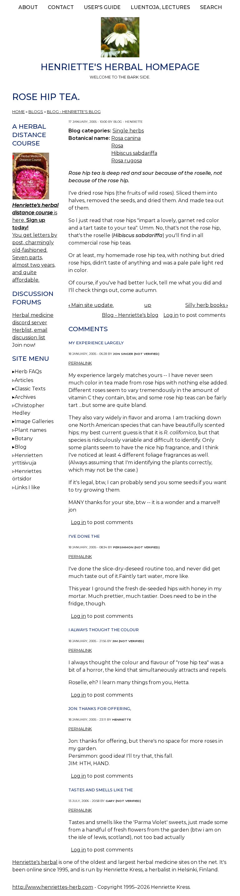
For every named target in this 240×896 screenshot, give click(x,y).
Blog (21, 447)
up (147, 305)
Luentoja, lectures (160, 7)
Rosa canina (126, 138)
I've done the (84, 536)
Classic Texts (30, 389)
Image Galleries (34, 421)
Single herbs (128, 131)
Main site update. (91, 305)
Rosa (117, 146)
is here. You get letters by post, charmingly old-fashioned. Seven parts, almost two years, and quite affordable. (35, 242)
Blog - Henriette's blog (74, 111)
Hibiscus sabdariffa (134, 153)
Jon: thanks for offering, (99, 708)
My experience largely (96, 343)
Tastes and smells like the (100, 790)
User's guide (102, 7)
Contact (61, 7)
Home (18, 111)
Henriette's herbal (35, 862)
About (28, 7)
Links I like (27, 487)
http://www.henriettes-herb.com (52, 887)
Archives (25, 397)
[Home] (120, 38)
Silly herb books (206, 305)
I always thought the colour (103, 629)
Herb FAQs (28, 371)
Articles (24, 380)
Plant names (30, 430)
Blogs (35, 111)
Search (211, 7)
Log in (170, 315)
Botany (24, 438)
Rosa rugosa (126, 161)
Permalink (80, 363)
